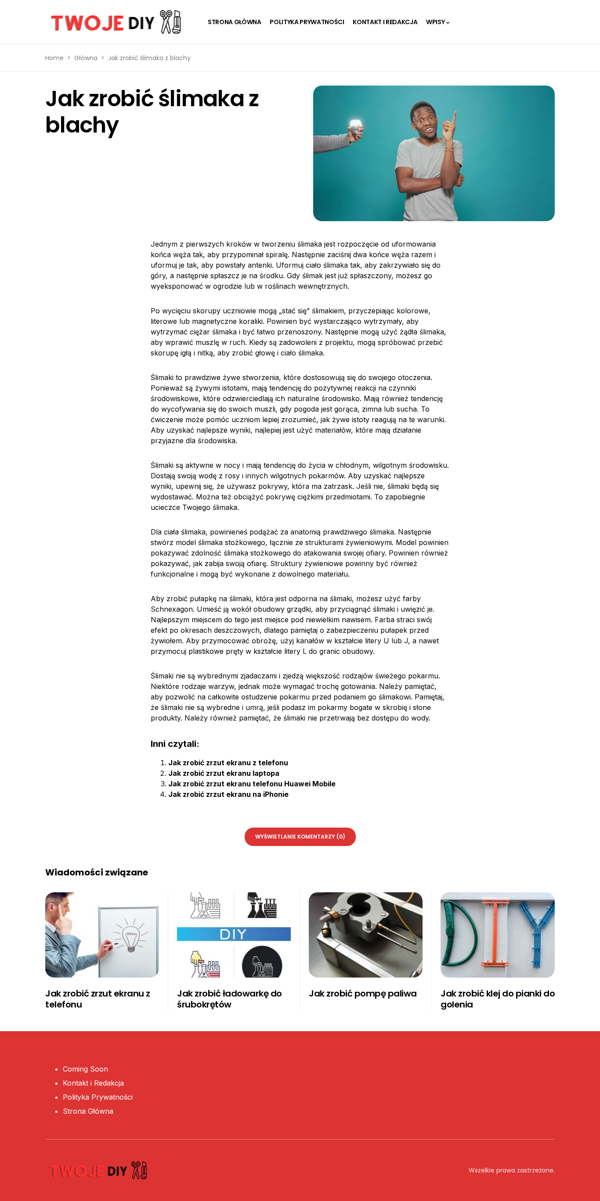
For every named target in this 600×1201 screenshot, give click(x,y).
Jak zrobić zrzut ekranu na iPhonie (228, 794)
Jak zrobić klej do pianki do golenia (498, 999)
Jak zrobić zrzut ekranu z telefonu (228, 762)
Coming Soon (85, 1069)
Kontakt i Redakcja (93, 1083)
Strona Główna (88, 1111)
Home (54, 58)
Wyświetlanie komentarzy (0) (300, 836)
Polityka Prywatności (98, 1097)
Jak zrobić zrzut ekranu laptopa (223, 773)
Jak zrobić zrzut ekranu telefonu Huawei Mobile (252, 783)
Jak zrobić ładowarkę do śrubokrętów (229, 999)
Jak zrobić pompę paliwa (363, 993)
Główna (86, 58)
